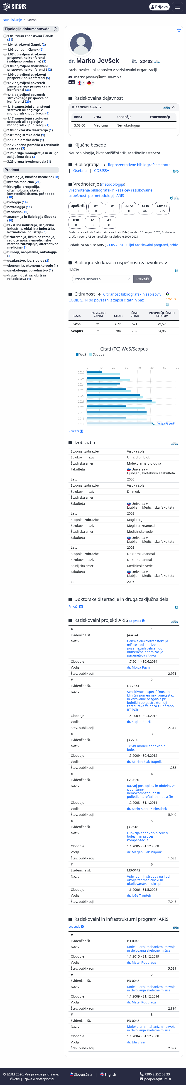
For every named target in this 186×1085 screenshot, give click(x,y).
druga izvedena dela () (33, 161)
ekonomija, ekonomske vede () (32, 265)
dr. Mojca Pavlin (139, 667)
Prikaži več (165, 423)
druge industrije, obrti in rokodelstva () (26, 277)
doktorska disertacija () (34, 130)
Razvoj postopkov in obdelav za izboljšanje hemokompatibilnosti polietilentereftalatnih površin (151, 791)
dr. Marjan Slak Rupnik (145, 761)
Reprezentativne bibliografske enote (139, 164)
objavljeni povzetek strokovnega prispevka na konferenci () (27, 98)
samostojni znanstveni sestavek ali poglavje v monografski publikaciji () (28, 109)
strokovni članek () (30, 44)
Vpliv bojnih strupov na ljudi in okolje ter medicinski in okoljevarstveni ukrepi (150, 880)
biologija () (17, 202)
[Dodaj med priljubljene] (179, 30)
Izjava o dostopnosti (38, 1079)
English (110, 1074)
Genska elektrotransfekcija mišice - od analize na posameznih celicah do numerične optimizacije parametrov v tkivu (147, 648)
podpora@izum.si (157, 1079)
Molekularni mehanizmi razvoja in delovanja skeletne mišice (151, 949)
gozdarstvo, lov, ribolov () (28, 260)
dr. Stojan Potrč (139, 721)
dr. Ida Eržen (137, 1042)
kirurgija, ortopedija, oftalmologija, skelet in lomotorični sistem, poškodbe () (30, 191)
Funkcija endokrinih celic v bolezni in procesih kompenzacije (147, 836)
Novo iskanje (12, 19)
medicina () (17, 212)
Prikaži (74, 606)
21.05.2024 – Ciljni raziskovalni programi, (138, 245)
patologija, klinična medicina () (33, 177)
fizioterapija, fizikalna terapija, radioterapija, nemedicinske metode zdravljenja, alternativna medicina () (32, 242)
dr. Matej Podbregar (143, 962)
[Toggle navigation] (177, 7)
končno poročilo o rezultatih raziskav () (33, 146)
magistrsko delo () (30, 135)
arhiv (174, 245)
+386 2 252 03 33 (157, 1074)
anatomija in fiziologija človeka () (31, 218)
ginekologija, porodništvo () (30, 270)
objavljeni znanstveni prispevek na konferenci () (29, 68)
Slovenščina (82, 1074)
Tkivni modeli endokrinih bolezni (146, 748)
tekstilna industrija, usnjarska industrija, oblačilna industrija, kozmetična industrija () (31, 228)
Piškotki (14, 1079)
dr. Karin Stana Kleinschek (147, 808)
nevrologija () (19, 207)
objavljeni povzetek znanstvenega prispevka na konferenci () (28, 86)
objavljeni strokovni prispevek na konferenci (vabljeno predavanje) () (26, 57)
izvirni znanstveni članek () (30, 38)
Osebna (80, 170)
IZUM (11, 1074)
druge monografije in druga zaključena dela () (32, 155)
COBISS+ (101, 170)
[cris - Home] (14, 7)
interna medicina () (24, 182)
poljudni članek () (29, 49)
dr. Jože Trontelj (139, 895)
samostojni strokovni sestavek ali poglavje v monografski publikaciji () (28, 121)
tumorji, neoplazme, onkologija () (32, 254)
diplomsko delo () (29, 140)
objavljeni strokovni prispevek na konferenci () (28, 76)
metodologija (112, 184)
